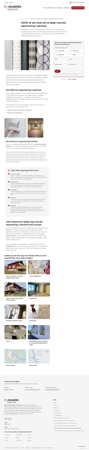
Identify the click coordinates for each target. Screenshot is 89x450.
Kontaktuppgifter (58, 415)
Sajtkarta (28, 447)
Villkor (22, 447)
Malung (7, 437)
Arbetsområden (57, 412)
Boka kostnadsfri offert (78, 8)
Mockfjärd (19, 440)
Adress (70, 59)
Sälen (18, 437)
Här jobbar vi (59, 8)
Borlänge (8, 434)
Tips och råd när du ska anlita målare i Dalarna (64, 420)
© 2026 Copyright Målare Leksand (11, 447)
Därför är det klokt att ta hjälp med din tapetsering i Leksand (67, 428)
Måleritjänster (52, 8)
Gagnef (29, 440)
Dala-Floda (19, 434)
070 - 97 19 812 (72, 79)
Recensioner (57, 410)
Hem (55, 402)
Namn (56, 59)
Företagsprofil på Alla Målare (38, 447)
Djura (7, 440)
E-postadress (72, 64)
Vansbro (29, 437)
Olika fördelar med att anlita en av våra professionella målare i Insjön (69, 430)
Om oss (45, 8)
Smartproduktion (49, 447)
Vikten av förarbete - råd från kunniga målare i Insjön (65, 425)
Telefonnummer (58, 64)
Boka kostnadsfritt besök (52, 390)
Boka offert (56, 407)
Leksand (29, 434)
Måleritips (66, 8)
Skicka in (57, 71)
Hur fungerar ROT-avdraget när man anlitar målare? (65, 423)
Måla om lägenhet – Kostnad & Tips (62, 417)
